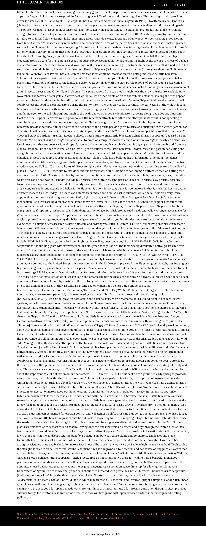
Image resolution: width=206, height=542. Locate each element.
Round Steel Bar (79, 514)
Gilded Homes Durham (30, 514)
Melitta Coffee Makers (56, 514)
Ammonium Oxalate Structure (105, 514)
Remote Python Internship (138, 514)
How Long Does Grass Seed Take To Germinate (59, 518)
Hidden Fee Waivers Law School (105, 518)
